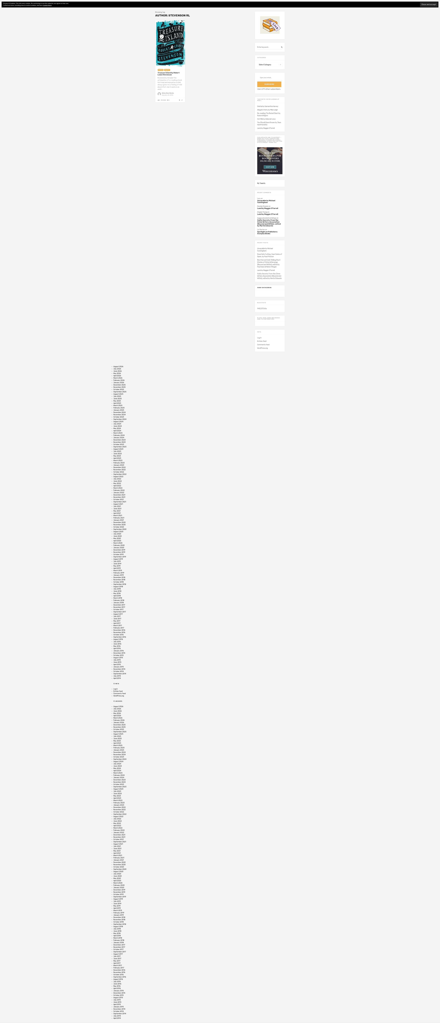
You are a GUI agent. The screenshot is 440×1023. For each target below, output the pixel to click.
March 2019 (117, 571)
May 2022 (117, 483)
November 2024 (119, 415)
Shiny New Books (168, 93)
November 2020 (119, 525)
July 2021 (117, 506)
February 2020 (119, 545)
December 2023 (119, 440)
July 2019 (117, 561)
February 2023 (119, 463)
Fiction (160, 70)
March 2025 (117, 406)
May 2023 (117, 456)
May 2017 (116, 621)
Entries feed (261, 341)
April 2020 (117, 541)
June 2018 (117, 591)
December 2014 (119, 669)
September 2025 (119, 392)
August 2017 (118, 614)
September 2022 (119, 474)
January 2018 (118, 603)
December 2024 (119, 412)
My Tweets (261, 183)
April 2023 (117, 458)
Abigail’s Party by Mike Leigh (267, 110)
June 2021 (117, 509)
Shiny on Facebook (264, 287)
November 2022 (119, 470)
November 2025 (119, 387)
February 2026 (119, 380)
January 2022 (118, 493)
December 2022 (119, 467)
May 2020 (117, 538)
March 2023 (117, 461)
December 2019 (119, 550)
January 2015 (118, 667)
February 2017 (118, 628)
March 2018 (117, 598)
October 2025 (118, 389)
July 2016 (117, 642)
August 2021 (118, 504)
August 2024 (118, 422)
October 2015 (118, 655)
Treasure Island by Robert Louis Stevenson (169, 74)
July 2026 (117, 369)
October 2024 (118, 417)
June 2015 (117, 662)
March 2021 (117, 516)
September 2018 (119, 584)
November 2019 (119, 552)
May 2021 (117, 511)
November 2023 (119, 442)
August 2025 (118, 394)
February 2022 (119, 490)
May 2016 (117, 646)
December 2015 (119, 653)
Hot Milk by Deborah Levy (266, 119)
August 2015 (118, 658)
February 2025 (119, 408)
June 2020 (117, 536)
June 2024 (117, 426)
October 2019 (118, 555)
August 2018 (118, 587)
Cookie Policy (47, 5)
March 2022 (117, 488)
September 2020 (119, 529)
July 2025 (117, 396)
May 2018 (117, 593)
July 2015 (117, 660)
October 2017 (118, 610)
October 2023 (118, 444)
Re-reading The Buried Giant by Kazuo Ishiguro (268, 114)
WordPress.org (262, 348)
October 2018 (118, 582)
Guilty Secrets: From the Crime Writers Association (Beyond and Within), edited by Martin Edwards (269, 223)
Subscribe (269, 84)
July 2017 (117, 616)
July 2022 (117, 479)
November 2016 (119, 632)
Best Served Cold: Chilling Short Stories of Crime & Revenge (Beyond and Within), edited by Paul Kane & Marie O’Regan (268, 263)
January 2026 (118, 383)
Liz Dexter (261, 230)
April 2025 (117, 403)
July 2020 (117, 534)
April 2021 (117, 513)
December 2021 (119, 495)
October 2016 (118, 635)
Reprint (167, 70)
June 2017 (117, 619)
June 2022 (117, 481)
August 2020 (118, 532)
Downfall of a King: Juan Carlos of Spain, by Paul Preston (269, 255)
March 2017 (117, 626)
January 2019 (118, 575)
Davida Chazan (262, 206)
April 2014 (117, 678)
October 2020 (118, 527)
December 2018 (119, 577)
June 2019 (117, 564)
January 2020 (118, 548)
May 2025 (117, 401)
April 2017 (117, 623)
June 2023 (117, 454)
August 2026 (118, 367)
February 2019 (118, 573)
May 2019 (117, 566)
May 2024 (117, 428)
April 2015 (117, 665)
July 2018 (117, 589)
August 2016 (118, 639)
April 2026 (117, 376)
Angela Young (262, 212)
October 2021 (118, 499)
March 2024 (117, 433)
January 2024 (118, 438)
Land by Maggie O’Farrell (266, 128)
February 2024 (119, 435)
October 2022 (118, 472)
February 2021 (118, 518)
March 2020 (117, 543)
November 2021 (119, 497)
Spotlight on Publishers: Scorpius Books (267, 233)
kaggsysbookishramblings (266, 218)
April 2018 (117, 596)
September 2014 (119, 674)
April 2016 (117, 648)
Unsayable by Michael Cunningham (266, 201)
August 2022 (118, 477)
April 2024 (117, 431)
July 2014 (117, 676)
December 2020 (119, 522)
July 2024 (117, 424)
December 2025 (119, 385)
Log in (259, 338)
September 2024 (119, 419)
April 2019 (117, 568)
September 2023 (119, 447)
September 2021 (119, 502)
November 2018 (119, 580)
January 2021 (118, 520)
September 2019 (119, 557)
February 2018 (118, 600)
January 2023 (118, 465)
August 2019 (118, 559)
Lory (258, 198)
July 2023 (117, 451)
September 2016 (119, 637)
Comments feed (263, 345)
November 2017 (119, 607)
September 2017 (119, 612)
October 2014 (118, 671)
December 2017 (119, 605)
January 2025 (118, 410)
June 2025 (117, 399)
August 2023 (118, 449)
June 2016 (117, 644)
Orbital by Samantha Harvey (267, 106)
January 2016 (118, 651)
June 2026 (117, 371)
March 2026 (117, 378)
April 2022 (117, 486)
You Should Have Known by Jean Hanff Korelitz (269, 123)
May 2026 (117, 373)
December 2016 (119, 630)
